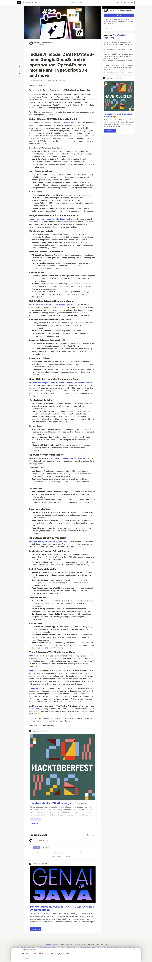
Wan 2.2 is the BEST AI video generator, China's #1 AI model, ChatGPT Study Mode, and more (117, 46)
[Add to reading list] (19, 80)
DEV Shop (132, 947)
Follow (119, 15)
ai (44, 80)
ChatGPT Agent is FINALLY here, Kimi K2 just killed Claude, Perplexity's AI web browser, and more (118, 69)
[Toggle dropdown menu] (94, 731)
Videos (40, 947)
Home (18, 947)
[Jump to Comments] (19, 74)
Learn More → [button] (109, 131)
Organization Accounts (83, 947)
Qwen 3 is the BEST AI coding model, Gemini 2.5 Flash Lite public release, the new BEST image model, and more (118, 57)
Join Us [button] (26, 958)
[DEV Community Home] (19, 2)
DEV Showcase (95, 947)
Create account (128, 2)
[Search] (24, 2)
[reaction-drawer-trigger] (19, 67)
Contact (109, 947)
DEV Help (60, 947)
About (103, 947)
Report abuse (68, 856)
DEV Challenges (25, 947)
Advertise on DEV (70, 947)
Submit (36, 847)
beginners (50, 80)
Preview (46, 847)
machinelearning (36, 80)
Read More (34, 823)
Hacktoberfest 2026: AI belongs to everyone (58, 803)
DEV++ (34, 947)
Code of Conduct (57, 856)
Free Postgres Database (120, 947)
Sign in (73, 853)
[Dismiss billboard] (137, 949)
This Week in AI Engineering (43, 42)
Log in (117, 2)
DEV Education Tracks (49, 947)
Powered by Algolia (74, 2)
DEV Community (49, 944)
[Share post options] (19, 93)
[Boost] (19, 87)
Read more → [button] (35, 929)
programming (60, 80)
